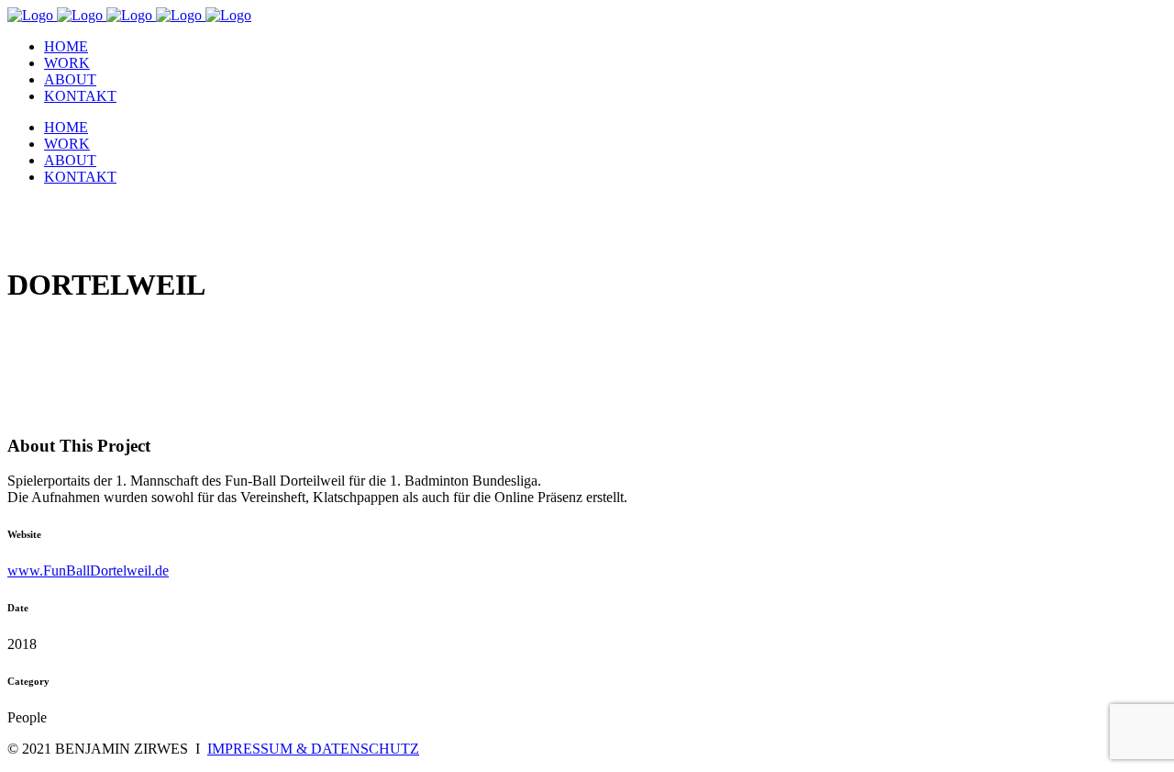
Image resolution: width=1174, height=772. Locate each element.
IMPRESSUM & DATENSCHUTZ (313, 748)
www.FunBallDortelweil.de (88, 570)
